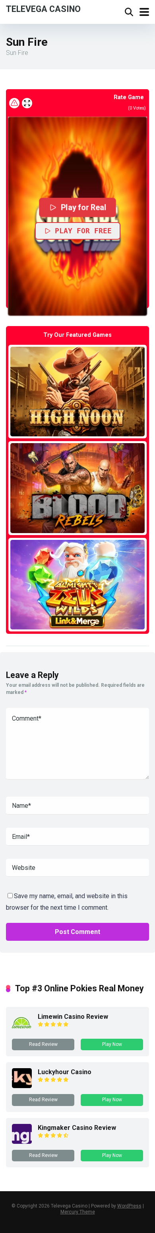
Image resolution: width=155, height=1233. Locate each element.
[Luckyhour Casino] (22, 1086)
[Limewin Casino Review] (22, 1030)
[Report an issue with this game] (14, 103)
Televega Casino (43, 8)
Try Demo (77, 391)
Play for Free (83, 231)
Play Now (112, 1044)
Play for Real (83, 207)
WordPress (129, 1206)
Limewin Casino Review (73, 1016)
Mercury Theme (77, 1212)
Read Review (43, 1044)
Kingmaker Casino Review (77, 1127)
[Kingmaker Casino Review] (22, 1141)
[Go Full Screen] (27, 103)
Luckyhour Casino (64, 1072)
